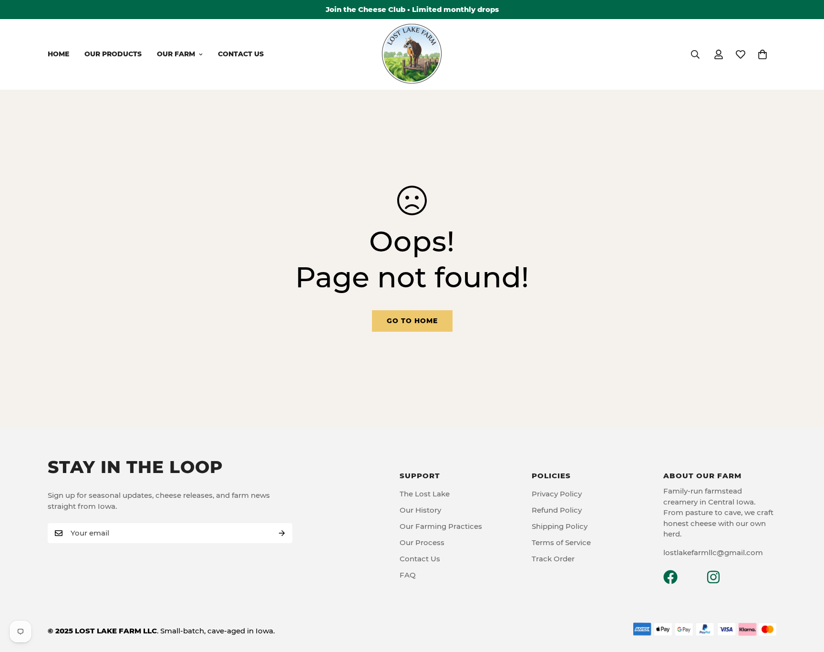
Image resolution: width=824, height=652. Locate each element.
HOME (58, 54)
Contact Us (420, 558)
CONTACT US (241, 54)
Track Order (553, 558)
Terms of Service (561, 542)
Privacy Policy (557, 493)
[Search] (695, 54)
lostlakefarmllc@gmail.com (713, 552)
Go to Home (412, 320)
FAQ (408, 574)
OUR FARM (176, 54)
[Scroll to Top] (805, 600)
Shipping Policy (559, 526)
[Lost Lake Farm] (412, 54)
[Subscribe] (281, 533)
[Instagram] (713, 577)
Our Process (422, 542)
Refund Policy (557, 510)
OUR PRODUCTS (113, 54)
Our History (420, 510)
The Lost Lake (425, 493)
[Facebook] (670, 577)
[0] (762, 54)
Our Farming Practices (441, 526)
